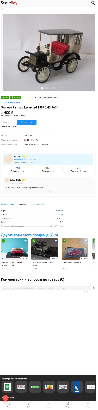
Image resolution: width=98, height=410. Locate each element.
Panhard (59, 210)
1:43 (61, 214)
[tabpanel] (48, 218)
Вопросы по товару (37, 204)
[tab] (37, 204)
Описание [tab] (22, 204)
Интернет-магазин (9, 398)
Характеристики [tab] (7, 204)
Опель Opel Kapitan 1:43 (73, 262)
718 (18, 168)
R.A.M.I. (60, 218)
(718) (29, 234)
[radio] (23, 156)
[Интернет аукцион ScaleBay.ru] (9, 4)
